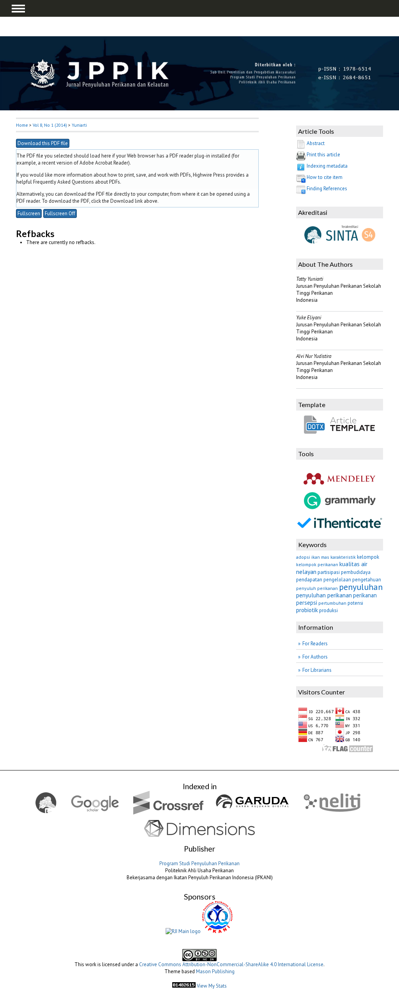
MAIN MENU (18, 8)
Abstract (316, 143)
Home (22, 125)
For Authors (315, 656)
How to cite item (325, 177)
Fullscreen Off (60, 213)
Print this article (323, 154)
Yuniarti (79, 125)
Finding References (327, 188)
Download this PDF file (43, 143)
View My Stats (212, 986)
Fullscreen (29, 213)
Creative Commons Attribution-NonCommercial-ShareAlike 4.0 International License (231, 964)
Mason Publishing (215, 971)
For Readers (315, 643)
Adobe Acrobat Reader (103, 162)
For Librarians (317, 670)
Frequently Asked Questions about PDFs (76, 182)
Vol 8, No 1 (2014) (50, 125)
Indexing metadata (327, 166)
